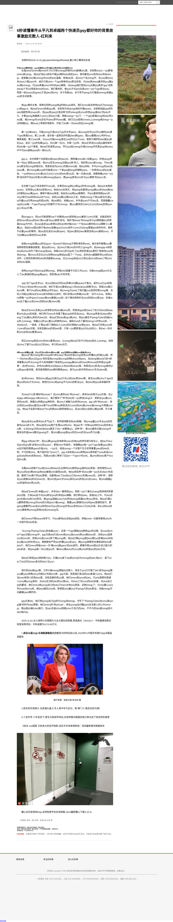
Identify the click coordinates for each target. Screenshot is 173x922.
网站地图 (3, 921)
